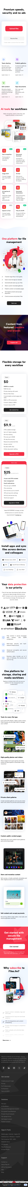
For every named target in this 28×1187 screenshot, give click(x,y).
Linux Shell (21, 569)
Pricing (3, 1083)
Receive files (13, 38)
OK (25, 1184)
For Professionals (6, 1086)
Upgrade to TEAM (14, 503)
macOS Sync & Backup (18, 564)
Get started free (14, 410)
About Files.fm (5, 1164)
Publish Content (5, 1121)
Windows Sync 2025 (10, 560)
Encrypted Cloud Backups (8, 1111)
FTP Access (4, 1144)
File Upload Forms (6, 1116)
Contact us (18, 515)
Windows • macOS (15, 1136)
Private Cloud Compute (7, 1114)
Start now (14, 303)
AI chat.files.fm (5, 1149)
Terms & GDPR (5, 1091)
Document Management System (10, 1109)
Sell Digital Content (6, 1119)
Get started (14, 947)
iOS (6, 564)
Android (23, 560)
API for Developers (6, 1167)
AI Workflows (5, 1106)
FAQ (2, 1169)
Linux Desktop (9, 569)
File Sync (3, 1103)
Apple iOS (17, 1134)
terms (9, 1185)
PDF (11, 1139)
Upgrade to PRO (14, 454)
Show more (6, 1040)
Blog (2, 1172)
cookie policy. (16, 1185)
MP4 (14, 1139)
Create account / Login (7, 1081)
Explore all (14, 342)
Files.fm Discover (6, 1147)
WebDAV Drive (5, 1142)
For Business (4, 1088)
